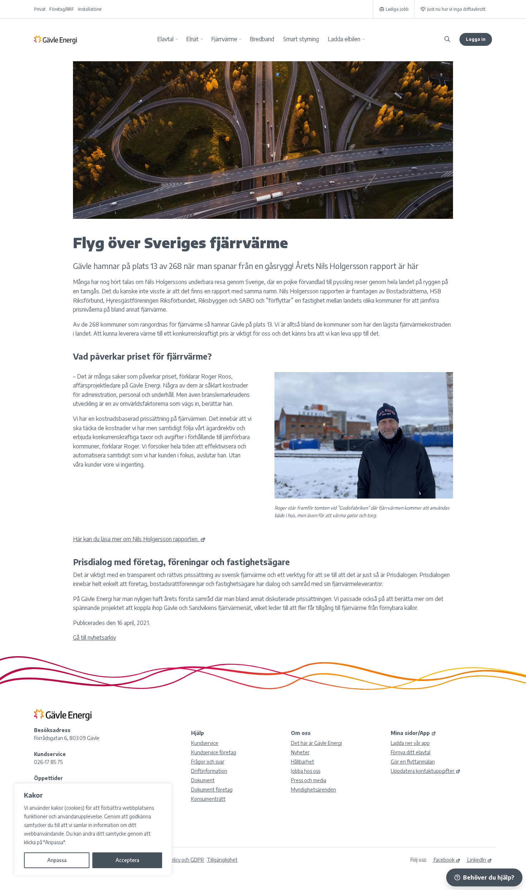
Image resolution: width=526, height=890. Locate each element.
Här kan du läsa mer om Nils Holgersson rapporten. (136, 539)
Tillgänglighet (222, 860)
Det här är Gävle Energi (316, 743)
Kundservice (204, 743)
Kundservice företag (213, 752)
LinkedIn (476, 860)
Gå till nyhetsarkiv (94, 637)
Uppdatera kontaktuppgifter (422, 771)
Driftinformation (209, 771)
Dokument (203, 780)
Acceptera (127, 860)
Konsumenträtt (208, 799)
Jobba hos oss (305, 771)
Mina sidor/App (410, 733)
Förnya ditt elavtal (410, 752)
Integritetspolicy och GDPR (174, 860)
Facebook (443, 860)
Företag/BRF (61, 9)
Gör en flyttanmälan (413, 762)
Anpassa (57, 860)
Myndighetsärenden (313, 789)
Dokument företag (212, 789)
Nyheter (300, 752)
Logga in (476, 39)
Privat (39, 9)
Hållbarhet (302, 762)
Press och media (308, 780)
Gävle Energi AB (55, 39)
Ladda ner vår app (410, 743)
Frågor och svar (207, 762)
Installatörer (90, 9)
